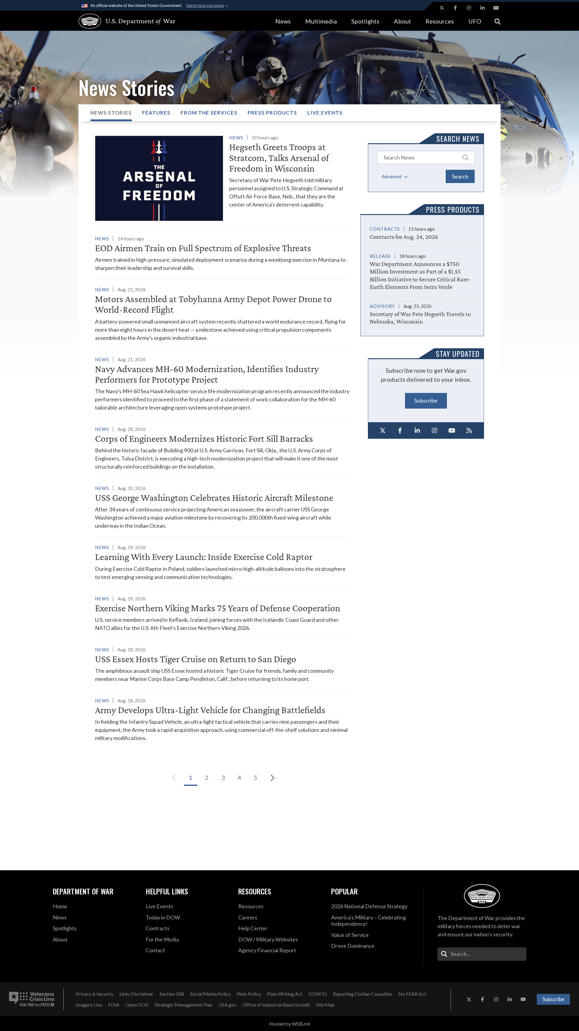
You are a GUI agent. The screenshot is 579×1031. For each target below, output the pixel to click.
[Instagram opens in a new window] (468, 7)
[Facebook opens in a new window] (455, 7)
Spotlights (365, 21)
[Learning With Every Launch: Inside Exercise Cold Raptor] (223, 562)
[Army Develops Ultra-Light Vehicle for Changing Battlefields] (223, 719)
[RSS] (469, 431)
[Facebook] (400, 431)
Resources (440, 21)
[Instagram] (435, 431)
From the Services (209, 112)
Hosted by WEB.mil (289, 1023)
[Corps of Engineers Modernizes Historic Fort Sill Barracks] (223, 448)
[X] (382, 431)
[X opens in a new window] (441, 7)
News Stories (111, 112)
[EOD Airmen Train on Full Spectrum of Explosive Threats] (223, 253)
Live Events (325, 112)
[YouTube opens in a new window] (496, 7)
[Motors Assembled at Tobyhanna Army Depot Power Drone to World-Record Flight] (223, 313)
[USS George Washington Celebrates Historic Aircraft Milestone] (223, 507)
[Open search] (498, 21)
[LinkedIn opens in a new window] (482, 7)
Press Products (272, 112)
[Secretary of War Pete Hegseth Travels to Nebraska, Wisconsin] (422, 311)
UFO (474, 21)
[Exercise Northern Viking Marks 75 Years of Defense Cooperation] (223, 613)
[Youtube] (452, 431)
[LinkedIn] (417, 431)
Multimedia (321, 21)
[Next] (272, 778)
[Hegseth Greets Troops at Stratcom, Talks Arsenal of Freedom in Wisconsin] (223, 177)
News (283, 21)
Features (156, 112)
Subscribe (426, 400)
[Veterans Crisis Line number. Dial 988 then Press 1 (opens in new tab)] (31, 999)
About (402, 21)
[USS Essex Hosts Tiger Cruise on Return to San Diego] (223, 664)
